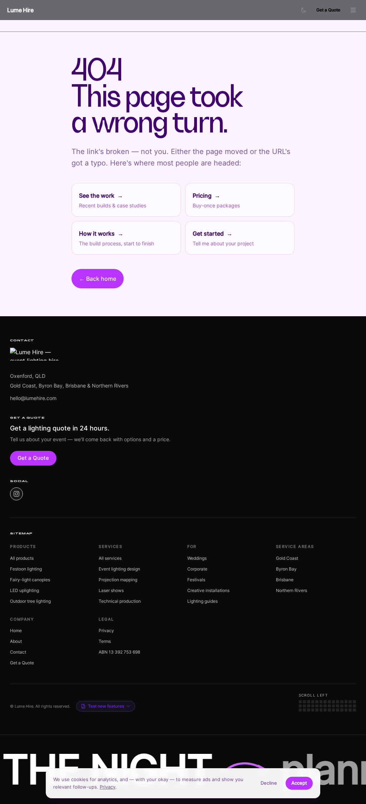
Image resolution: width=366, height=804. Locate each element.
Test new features (106, 706)
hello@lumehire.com (33, 398)
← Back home (97, 278)
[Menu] (353, 10)
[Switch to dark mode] (303, 10)
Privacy (107, 787)
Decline (269, 783)
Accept (299, 783)
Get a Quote (328, 10)
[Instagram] (16, 493)
